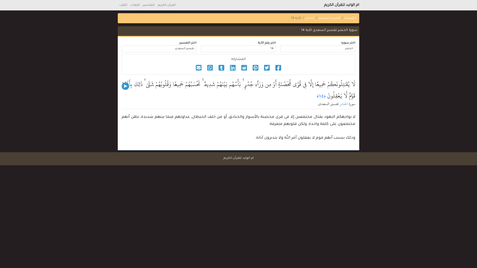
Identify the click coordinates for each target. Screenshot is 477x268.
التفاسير (149, 5)
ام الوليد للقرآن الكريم (341, 5)
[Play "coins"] (125, 86)
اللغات (135, 5)
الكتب (123, 5)
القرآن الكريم (167, 5)
